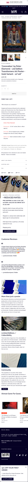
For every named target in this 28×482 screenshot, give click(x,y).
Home (2, 16)
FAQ (2, 168)
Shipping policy (7, 227)
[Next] (26, 57)
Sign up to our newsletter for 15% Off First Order (13, 435)
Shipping (20, 79)
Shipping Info (5, 164)
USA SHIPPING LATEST (9, 231)
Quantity (4, 85)
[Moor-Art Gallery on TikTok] (26, 455)
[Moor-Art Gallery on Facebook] (17, 455)
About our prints (6, 160)
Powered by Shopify (4, 459)
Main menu (5, 429)
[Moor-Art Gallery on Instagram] (23, 455)
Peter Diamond (5, 63)
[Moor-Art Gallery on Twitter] (20, 455)
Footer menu (6, 449)
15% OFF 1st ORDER (7, 479)
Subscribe (5, 388)
